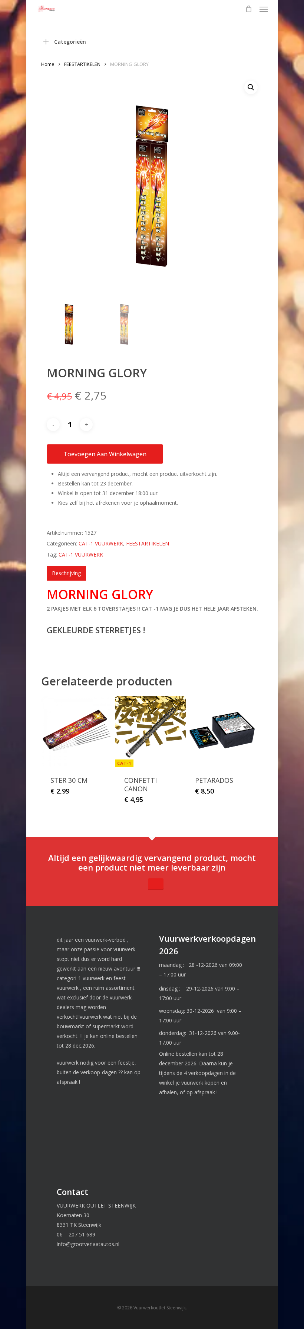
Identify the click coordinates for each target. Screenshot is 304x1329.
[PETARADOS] (221, 731)
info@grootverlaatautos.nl (88, 1244)
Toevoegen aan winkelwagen (104, 454)
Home (47, 64)
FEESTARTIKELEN (82, 64)
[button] (264, 9)
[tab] (66, 573)
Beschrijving (66, 573)
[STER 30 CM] (76, 731)
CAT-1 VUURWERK (101, 543)
